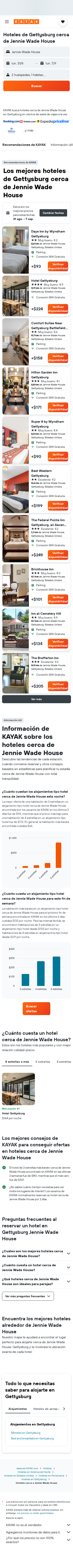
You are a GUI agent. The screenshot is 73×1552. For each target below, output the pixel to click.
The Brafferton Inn (45, 658)
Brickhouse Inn (42, 569)
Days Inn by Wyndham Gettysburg (48, 233)
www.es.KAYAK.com (27, 1468)
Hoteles (47, 1468)
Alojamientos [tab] (18, 1409)
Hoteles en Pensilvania (51, 1475)
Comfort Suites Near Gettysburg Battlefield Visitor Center (48, 325)
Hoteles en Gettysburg (34, 1479)
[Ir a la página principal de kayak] (26, 21)
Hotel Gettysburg (44, 280)
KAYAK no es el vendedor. (24, 1525)
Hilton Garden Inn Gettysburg (44, 374)
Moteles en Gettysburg (25, 1433)
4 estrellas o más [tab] (17, 1061)
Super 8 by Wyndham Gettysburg (47, 423)
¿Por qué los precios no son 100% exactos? (30, 1540)
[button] (6, 21)
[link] (36, 1008)
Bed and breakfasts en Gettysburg (32, 1438)
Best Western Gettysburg (41, 473)
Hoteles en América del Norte (34, 1471)
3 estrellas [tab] (42, 1061)
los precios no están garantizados (35, 1513)
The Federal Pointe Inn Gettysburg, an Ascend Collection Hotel (48, 522)
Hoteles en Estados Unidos (19, 1475)
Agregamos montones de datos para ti (33, 1532)
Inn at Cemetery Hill (46, 613)
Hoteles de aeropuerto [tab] (49, 1409)
